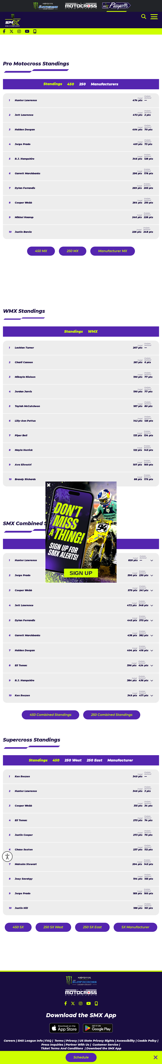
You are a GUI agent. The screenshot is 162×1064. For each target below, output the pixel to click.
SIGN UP (81, 573)
